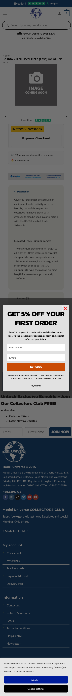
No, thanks (36, 385)
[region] (36, 677)
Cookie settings (35, 688)
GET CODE (36, 367)
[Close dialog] (65, 308)
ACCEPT (36, 679)
